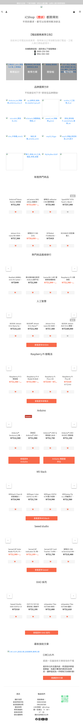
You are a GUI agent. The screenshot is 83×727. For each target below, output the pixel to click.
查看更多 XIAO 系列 (41, 632)
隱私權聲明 (18, 714)
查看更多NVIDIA (41, 344)
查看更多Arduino (24, 460)
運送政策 (18, 707)
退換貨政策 (18, 712)
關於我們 (18, 699)
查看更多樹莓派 (41, 401)
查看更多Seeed (41, 569)
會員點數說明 (18, 704)
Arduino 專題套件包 (59, 460)
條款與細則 (18, 709)
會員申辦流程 (18, 702)
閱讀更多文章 (57, 677)
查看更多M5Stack (41, 518)
